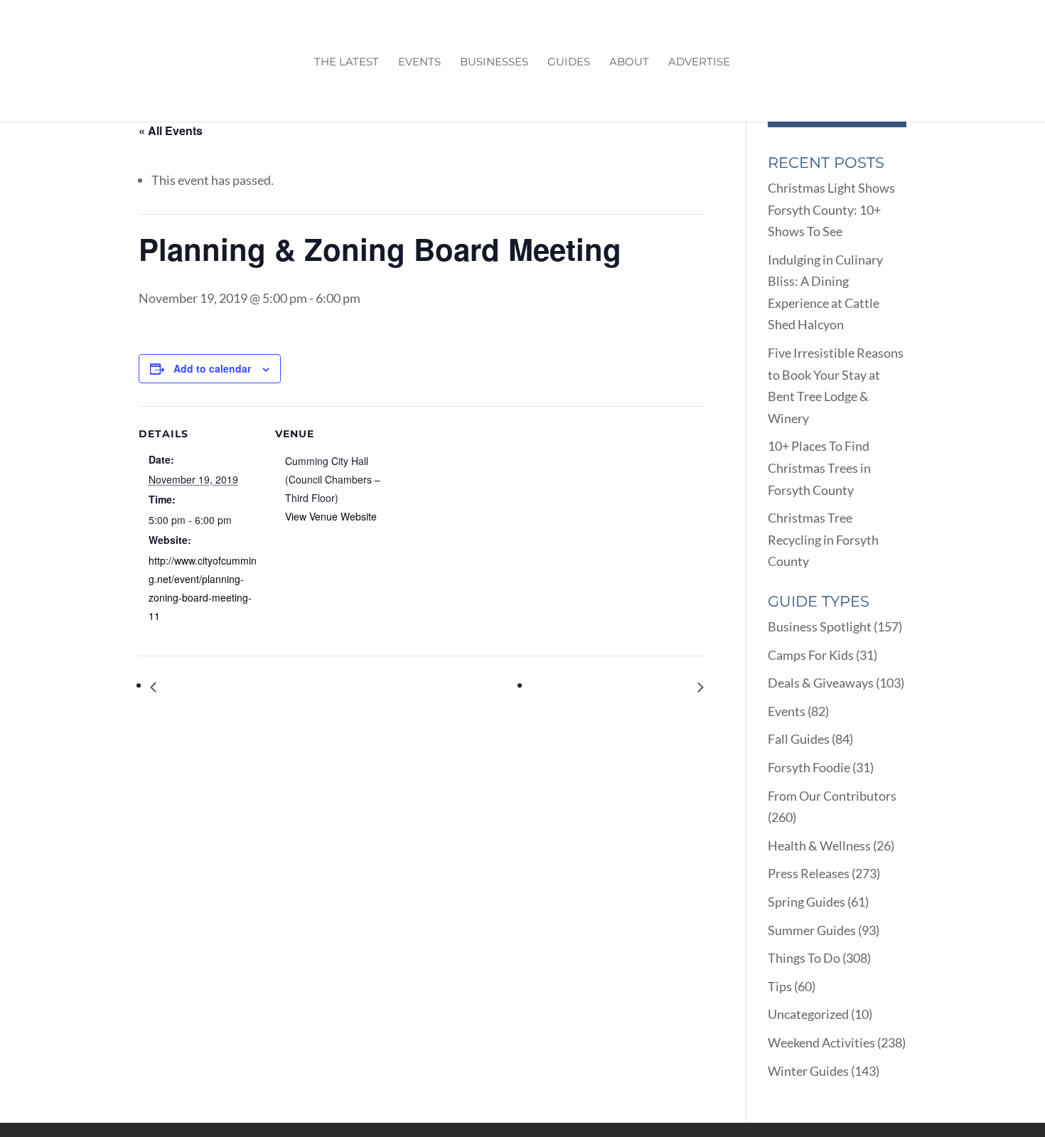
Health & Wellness (819, 845)
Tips (780, 986)
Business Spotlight (820, 626)
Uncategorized (808, 1014)
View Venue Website (331, 516)
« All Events (171, 130)
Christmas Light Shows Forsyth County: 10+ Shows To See (831, 209)
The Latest (346, 62)
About (629, 62)
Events (419, 62)
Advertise (699, 62)
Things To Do (804, 958)
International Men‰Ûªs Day (235, 686)
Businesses (494, 62)
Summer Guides (812, 930)
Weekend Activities (821, 1042)
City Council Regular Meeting (614, 686)
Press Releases (809, 873)
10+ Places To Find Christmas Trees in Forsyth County (819, 467)
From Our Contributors (832, 796)
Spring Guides (806, 901)
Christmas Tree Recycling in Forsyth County (823, 539)
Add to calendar (212, 368)
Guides (568, 62)
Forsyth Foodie (809, 767)
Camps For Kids (811, 655)
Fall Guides (799, 739)
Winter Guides (808, 1071)
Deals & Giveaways (821, 682)
